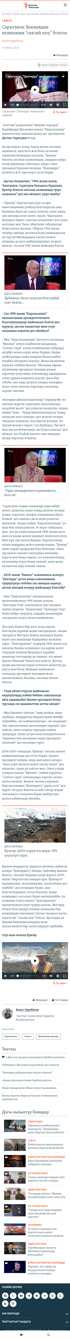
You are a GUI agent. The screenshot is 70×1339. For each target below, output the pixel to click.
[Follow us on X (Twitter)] (13, 1296)
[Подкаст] (13, 1303)
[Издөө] (48, 1335)
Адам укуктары (37, 1190)
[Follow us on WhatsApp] (60, 1296)
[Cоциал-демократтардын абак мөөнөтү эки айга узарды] (15, 1177)
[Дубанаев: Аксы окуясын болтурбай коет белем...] (35, 272)
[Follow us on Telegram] (29, 1296)
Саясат (7, 20)
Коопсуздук (35, 1122)
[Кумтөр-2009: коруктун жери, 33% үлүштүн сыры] (35, 825)
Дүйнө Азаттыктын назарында (46, 1157)
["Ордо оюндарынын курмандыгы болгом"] (35, 465)
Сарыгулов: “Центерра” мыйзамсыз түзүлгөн (37, 76)
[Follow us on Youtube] (21, 1296)
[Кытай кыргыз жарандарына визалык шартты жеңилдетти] (15, 1145)
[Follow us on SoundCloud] (44, 1296)
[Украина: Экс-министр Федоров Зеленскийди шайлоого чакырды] (15, 1267)
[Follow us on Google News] (36, 1296)
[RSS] (5, 1303)
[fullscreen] (64, 104)
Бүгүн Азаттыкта (38, 1173)
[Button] (60, 55)
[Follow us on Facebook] (5, 1296)
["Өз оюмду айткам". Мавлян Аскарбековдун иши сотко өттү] (15, 1194)
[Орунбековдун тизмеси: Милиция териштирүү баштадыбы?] (15, 1248)
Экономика (35, 1225)
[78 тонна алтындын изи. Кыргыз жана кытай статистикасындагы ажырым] (15, 1229)
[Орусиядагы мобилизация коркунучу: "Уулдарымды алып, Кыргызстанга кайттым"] (15, 1126)
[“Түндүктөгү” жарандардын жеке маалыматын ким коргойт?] (15, 1210)
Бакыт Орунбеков (12, 41)
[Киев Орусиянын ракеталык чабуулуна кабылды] (15, 1161)
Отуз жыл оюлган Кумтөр (23, 947)
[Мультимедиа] (21, 1335)
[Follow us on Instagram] (52, 1296)
